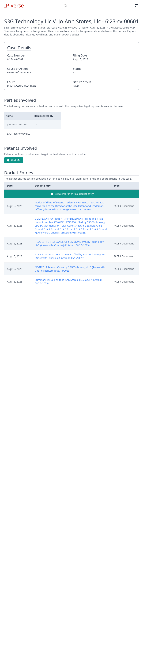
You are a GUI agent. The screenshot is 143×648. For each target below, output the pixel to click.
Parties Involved (20, 100)
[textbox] (97, 5)
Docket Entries (18, 172)
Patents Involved (20, 148)
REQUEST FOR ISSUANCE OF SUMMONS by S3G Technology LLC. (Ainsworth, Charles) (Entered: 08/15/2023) (69, 243)
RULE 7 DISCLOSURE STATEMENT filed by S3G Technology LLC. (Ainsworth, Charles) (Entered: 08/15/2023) (71, 256)
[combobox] (95, 5)
